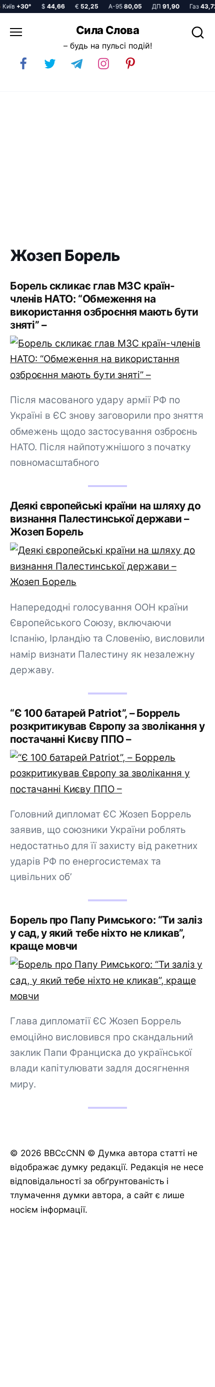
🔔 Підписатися (89, 1374)
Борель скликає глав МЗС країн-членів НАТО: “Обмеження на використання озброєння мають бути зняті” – (104, 305)
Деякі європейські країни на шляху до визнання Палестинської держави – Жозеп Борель (105, 518)
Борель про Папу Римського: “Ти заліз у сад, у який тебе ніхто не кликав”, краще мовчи (106, 933)
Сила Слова (107, 30)
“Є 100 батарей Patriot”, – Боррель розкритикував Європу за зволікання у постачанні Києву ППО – (107, 726)
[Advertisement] (107, 169)
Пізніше (184, 1375)
